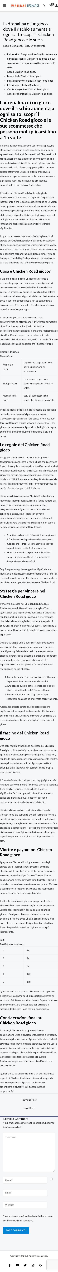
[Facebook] (9, 1265)
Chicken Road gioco (21, 240)
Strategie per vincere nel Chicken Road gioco (30, 80)
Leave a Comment (12, 45)
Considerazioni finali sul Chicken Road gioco (29, 93)
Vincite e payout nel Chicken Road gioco (27, 89)
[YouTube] (17, 1265)
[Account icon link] (56, 5)
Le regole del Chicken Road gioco (24, 76)
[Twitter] (25, 1265)
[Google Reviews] (40, 1265)
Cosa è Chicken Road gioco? (21, 71)
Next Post (29, 1108)
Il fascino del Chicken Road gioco (24, 85)
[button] (44, 6)
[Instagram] (32, 1265)
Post (26, 45)
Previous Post (29, 1100)
